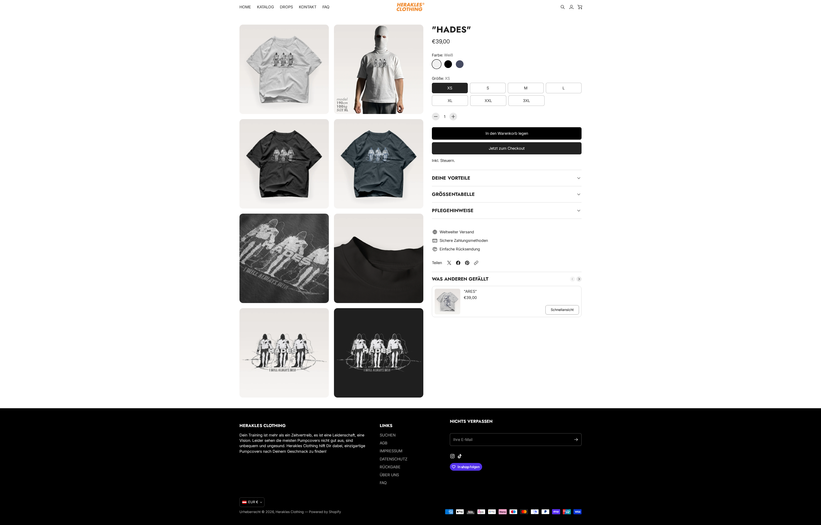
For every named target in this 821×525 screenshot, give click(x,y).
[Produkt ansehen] (447, 301)
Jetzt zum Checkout (507, 148)
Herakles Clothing (290, 512)
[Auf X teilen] (449, 263)
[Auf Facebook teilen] (458, 263)
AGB (383, 443)
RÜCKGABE (390, 467)
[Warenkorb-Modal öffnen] (580, 7)
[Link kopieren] (476, 263)
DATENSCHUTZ (393, 459)
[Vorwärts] (579, 279)
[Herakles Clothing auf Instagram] (452, 456)
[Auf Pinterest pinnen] (467, 263)
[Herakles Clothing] (410, 7)
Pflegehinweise (452, 210)
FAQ (383, 483)
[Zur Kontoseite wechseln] (571, 7)
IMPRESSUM (391, 451)
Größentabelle (453, 194)
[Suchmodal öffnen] (562, 7)
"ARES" (470, 291)
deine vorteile (451, 178)
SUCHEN (388, 435)
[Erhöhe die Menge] (453, 116)
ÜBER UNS (389, 475)
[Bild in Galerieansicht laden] (320, 106)
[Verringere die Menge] (436, 116)
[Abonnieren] (576, 439)
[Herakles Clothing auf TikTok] (459, 456)
